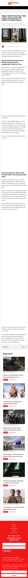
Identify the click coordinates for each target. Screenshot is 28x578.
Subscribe (7, 551)
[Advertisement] (14, 100)
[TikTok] (15, 535)
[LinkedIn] (17, 535)
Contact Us (14, 532)
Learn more (22, 568)
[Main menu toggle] (14, 7)
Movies (5, 379)
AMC (12, 132)
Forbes (3, 200)
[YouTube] (19, 535)
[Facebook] (9, 535)
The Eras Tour (12, 67)
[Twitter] (11, 535)
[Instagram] (13, 535)
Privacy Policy (14, 528)
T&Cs (14, 530)
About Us (14, 524)
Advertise (14, 526)
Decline (14, 575)
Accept (14, 572)
